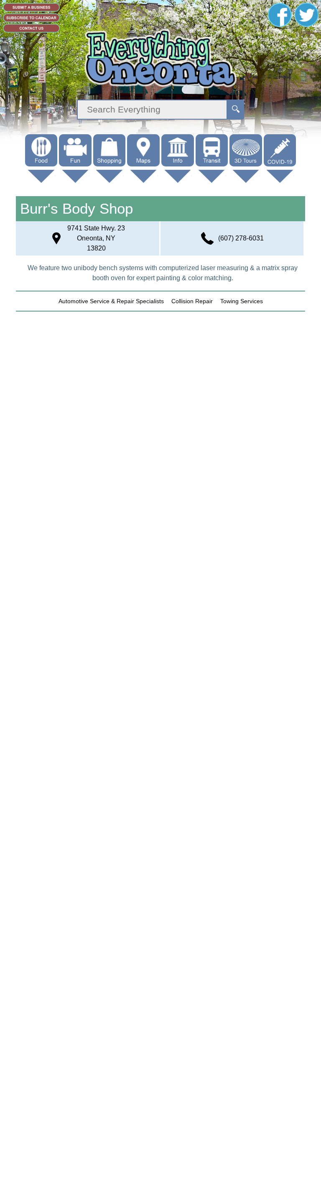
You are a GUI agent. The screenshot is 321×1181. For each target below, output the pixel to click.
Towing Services (241, 301)
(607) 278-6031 (241, 238)
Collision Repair (192, 301)
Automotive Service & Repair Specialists (111, 301)
